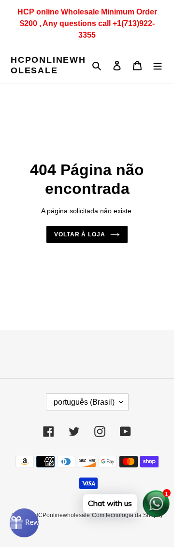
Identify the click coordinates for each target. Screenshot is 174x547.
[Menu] (157, 65)
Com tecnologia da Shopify (127, 515)
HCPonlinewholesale (48, 65)
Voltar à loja (80, 234)
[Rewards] (24, 522)
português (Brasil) (84, 402)
